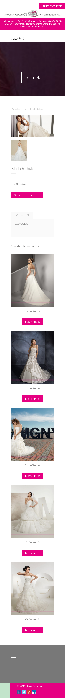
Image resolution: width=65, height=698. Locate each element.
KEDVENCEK (54, 6)
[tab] (22, 215)
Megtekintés (32, 321)
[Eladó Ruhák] (32, 126)
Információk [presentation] (22, 215)
